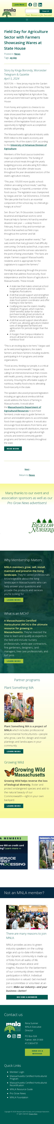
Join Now (19, 4)
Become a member (27, 997)
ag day (13, 57)
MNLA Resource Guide (21, 1089)
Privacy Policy (33, 1114)
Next (27, 469)
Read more (13, 448)
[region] (27, 525)
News (17, 53)
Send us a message (37, 1052)
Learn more (14, 600)
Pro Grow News (18, 1093)
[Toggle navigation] (27, 19)
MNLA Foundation (19, 1097)
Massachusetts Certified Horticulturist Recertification (28, 1084)
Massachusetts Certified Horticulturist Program (28, 1077)
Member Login (17, 1071)
